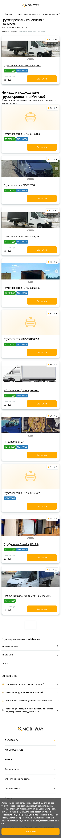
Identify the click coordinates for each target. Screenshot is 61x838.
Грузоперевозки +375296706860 (22, 133)
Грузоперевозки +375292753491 (22, 493)
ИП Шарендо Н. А (14, 441)
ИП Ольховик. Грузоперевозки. (21, 390)
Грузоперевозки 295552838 (19, 185)
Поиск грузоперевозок (27, 14)
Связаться (42, 79)
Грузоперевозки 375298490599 (21, 339)
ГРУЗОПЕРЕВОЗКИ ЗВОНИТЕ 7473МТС (27, 595)
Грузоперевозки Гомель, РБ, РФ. (22, 65)
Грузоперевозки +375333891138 (22, 287)
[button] (28, 59)
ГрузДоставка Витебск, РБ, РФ (21, 544)
